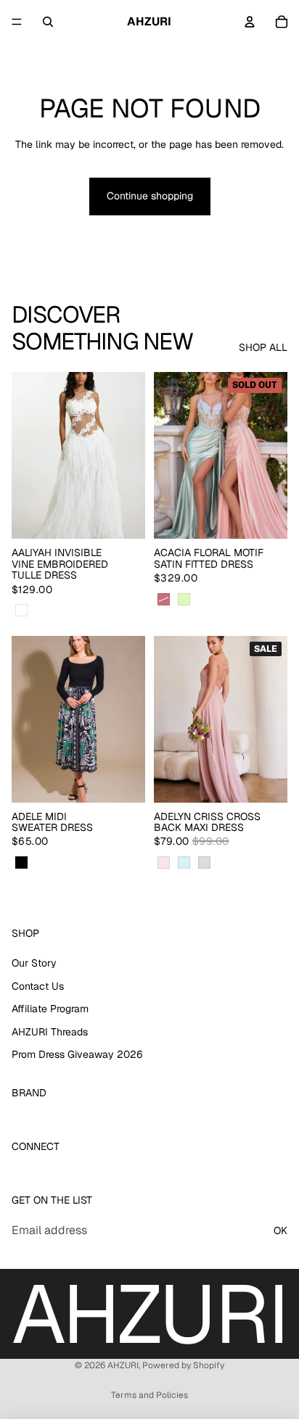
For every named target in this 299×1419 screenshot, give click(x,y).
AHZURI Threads (50, 1031)
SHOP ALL (263, 347)
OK (280, 1230)
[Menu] (16, 21)
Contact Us (38, 986)
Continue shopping (150, 195)
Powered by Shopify (183, 1365)
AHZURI (123, 1365)
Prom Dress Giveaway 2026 (77, 1055)
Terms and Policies (149, 1395)
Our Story (34, 962)
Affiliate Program (50, 1009)
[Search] (48, 22)
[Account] (250, 22)
